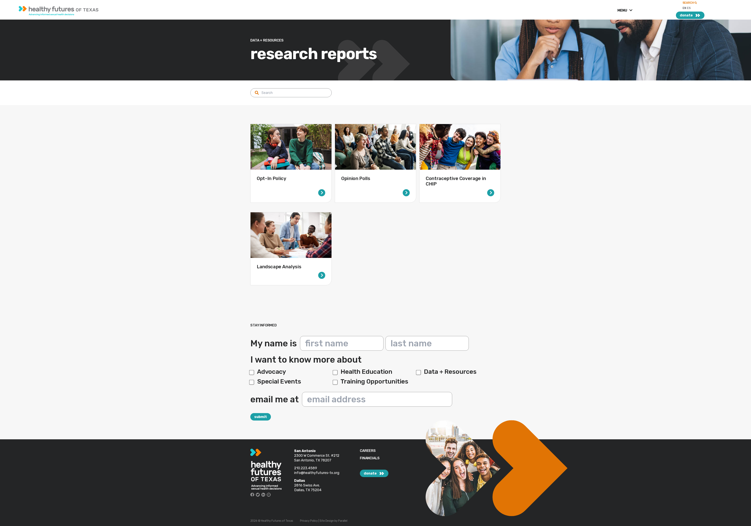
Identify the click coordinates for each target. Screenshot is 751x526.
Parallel (342, 520)
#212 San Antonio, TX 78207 (316, 457)
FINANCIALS (369, 458)
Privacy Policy (309, 520)
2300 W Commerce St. (312, 455)
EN (684, 8)
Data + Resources (450, 371)
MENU (622, 10)
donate (686, 15)
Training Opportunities (373, 381)
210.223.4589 (305, 468)
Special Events (278, 381)
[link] (152, 10)
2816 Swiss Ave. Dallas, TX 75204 (308, 487)
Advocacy (271, 371)
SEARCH (688, 3)
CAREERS (368, 451)
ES (689, 8)
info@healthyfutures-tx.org (316, 473)
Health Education (365, 371)
